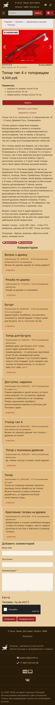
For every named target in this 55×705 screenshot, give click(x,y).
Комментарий (9, 570)
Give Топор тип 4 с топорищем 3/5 (7, 65)
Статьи (18, 2)
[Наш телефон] (50, 5)
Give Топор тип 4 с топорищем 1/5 (3, 65)
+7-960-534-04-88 (28, 663)
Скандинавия (26, 243)
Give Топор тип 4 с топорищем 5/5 (11, 65)
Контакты (34, 7)
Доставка (35, 2)
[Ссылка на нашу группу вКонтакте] (27, 681)
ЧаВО (26, 7)
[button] (50, 13)
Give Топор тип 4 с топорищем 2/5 (5, 65)
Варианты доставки (28, 108)
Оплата (18, 7)
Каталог (19, 21)
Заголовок (7, 559)
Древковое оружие (36, 21)
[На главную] (6, 4)
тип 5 (24, 367)
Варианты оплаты (27, 112)
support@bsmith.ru (29, 657)
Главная (8, 21)
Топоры (11, 25)
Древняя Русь (11, 243)
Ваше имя (7, 547)
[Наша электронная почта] (45, 5)
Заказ (26, 2)
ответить (10, 270)
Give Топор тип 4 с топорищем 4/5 (9, 65)
